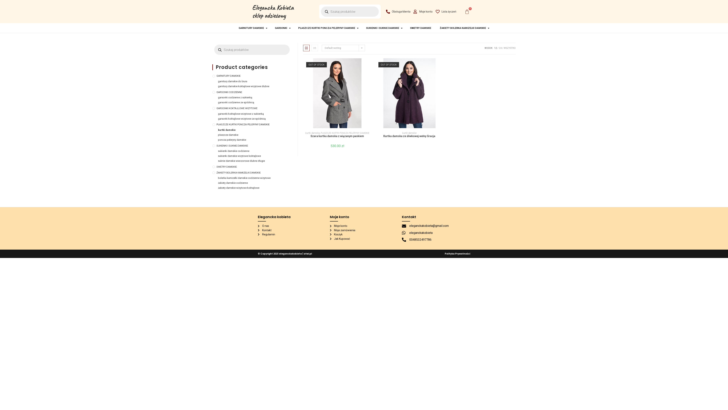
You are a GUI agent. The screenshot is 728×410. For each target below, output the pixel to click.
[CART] (467, 11)
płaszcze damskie (228, 134)
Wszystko (510, 48)
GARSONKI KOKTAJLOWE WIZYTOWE (237, 108)
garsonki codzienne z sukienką (235, 97)
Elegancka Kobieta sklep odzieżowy (273, 11)
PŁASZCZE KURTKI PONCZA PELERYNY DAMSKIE (326, 28)
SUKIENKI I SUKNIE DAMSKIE (382, 28)
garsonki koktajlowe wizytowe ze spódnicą (242, 118)
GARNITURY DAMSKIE (251, 28)
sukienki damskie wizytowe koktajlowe (239, 156)
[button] (370, 75)
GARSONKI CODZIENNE (229, 92)
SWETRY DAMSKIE (421, 28)
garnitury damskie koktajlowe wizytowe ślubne (243, 86)
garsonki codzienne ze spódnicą (236, 102)
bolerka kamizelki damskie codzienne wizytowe (244, 178)
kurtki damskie (312, 133)
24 (500, 48)
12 (495, 48)
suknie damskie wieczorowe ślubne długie (241, 160)
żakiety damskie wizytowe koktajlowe (238, 187)
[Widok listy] (314, 48)
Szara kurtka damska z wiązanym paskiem (337, 136)
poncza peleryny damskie (232, 139)
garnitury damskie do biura (232, 81)
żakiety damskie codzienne (233, 182)
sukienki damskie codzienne (233, 151)
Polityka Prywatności (457, 253)
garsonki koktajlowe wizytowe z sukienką (241, 113)
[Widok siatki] (306, 48)
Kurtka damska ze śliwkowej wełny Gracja (409, 136)
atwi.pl (308, 253)
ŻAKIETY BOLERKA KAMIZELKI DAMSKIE (463, 28)
